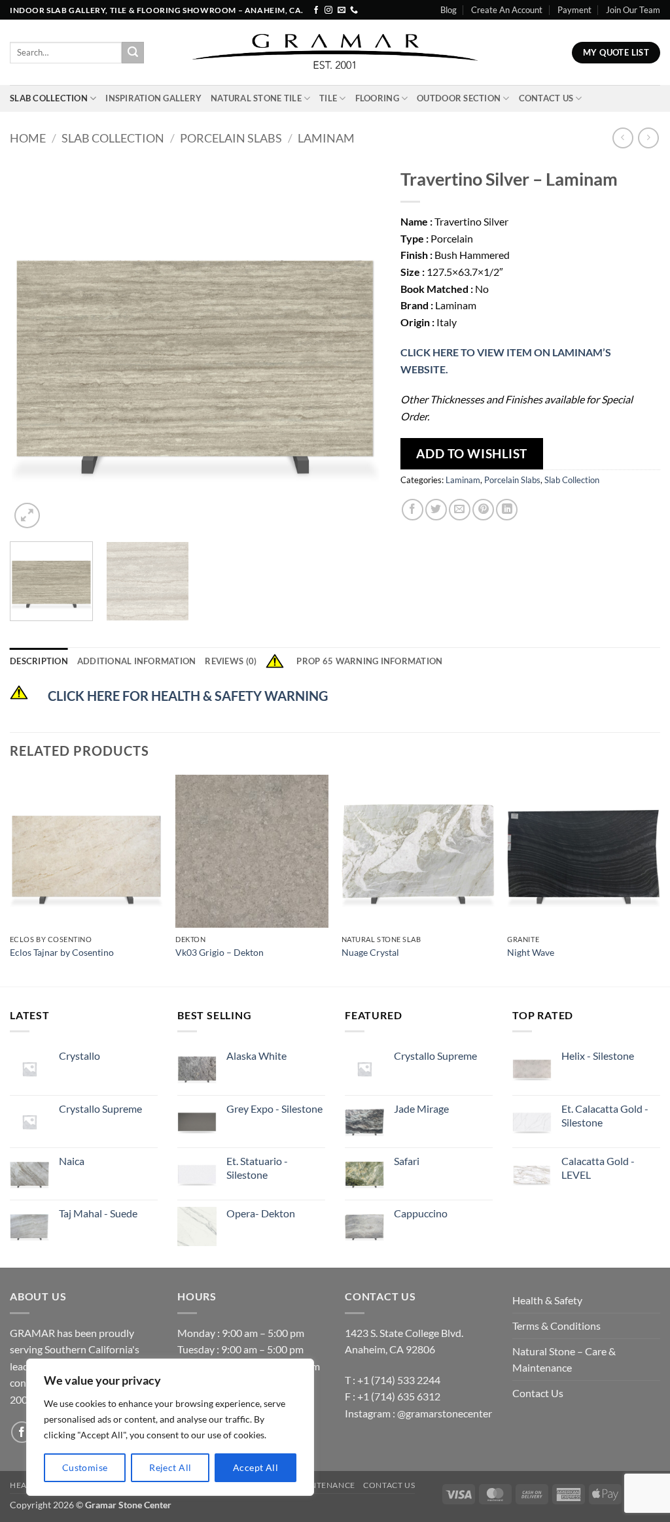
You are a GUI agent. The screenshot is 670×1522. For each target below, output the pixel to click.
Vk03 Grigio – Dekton (219, 952)
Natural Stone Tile (256, 98)
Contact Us (546, 98)
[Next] (357, 346)
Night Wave (530, 952)
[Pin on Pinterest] (483, 509)
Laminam (326, 138)
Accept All (255, 1467)
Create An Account (506, 10)
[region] (170, 1427)
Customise (85, 1467)
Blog (448, 10)
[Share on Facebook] (412, 509)
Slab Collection (49, 98)
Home (28, 138)
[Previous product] (648, 137)
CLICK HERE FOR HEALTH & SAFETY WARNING (188, 695)
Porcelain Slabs (231, 138)
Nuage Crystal (370, 952)
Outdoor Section (459, 98)
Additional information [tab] (136, 661)
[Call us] (354, 10)
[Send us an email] (341, 10)
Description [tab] (39, 661)
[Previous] (34, 346)
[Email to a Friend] (459, 509)
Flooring (377, 98)
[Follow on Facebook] (316, 10)
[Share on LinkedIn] (507, 509)
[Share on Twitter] (436, 509)
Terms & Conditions (556, 1325)
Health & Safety (547, 1300)
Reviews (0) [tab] (230, 661)
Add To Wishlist (471, 453)
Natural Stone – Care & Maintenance (564, 1359)
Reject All (170, 1467)
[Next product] (622, 137)
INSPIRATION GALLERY (153, 98)
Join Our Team (633, 10)
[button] (27, 515)
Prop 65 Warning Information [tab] (369, 661)
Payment (574, 10)
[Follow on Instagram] (328, 10)
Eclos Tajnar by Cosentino (62, 952)
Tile (328, 98)
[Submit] (133, 53)
